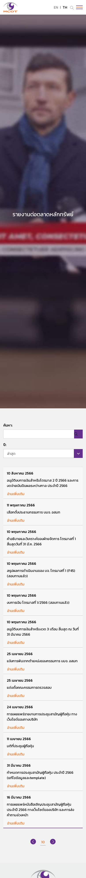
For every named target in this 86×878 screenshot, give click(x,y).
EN (56, 7)
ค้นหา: (8, 425)
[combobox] (43, 453)
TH (65, 7)
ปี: (4, 444)
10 (43, 842)
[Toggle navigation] (78, 7)
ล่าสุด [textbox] (11, 453)
